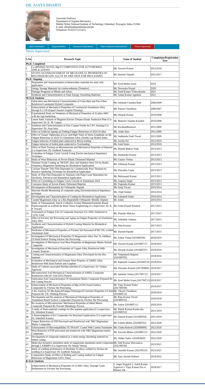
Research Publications (83, 46)
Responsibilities (59, 46)
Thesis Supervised (143, 46)
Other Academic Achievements (114, 46)
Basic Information (36, 46)
